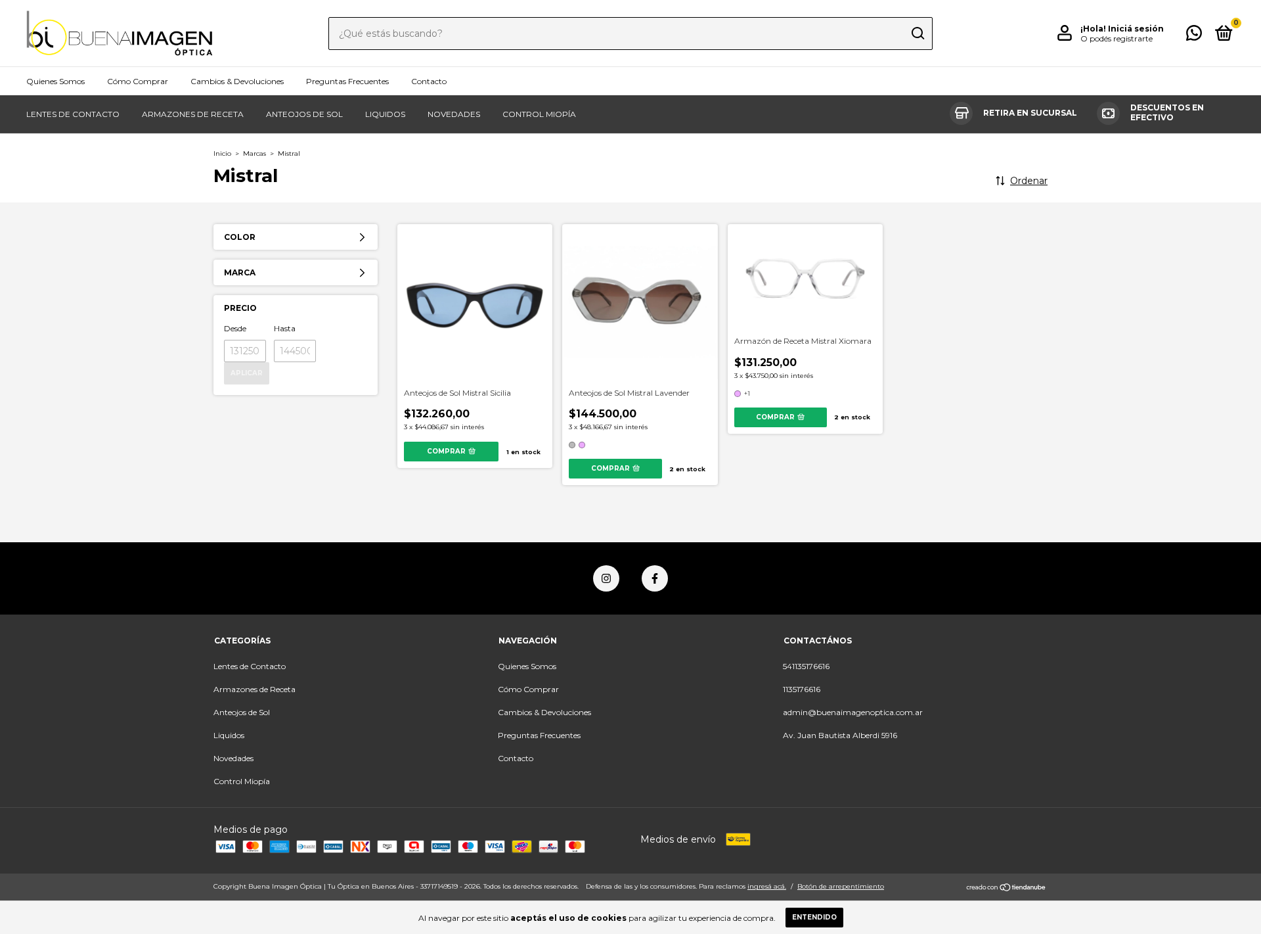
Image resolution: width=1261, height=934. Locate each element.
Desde (235, 328)
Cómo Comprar (137, 81)
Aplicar (247, 373)
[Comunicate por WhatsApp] (1194, 35)
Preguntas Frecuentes (347, 81)
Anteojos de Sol (304, 114)
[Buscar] (917, 33)
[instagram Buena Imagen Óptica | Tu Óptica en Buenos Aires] (606, 578)
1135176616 (801, 689)
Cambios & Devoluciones (237, 81)
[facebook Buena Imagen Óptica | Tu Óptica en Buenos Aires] (655, 578)
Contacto (429, 81)
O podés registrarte (1116, 38)
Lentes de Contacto (73, 114)
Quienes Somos (55, 81)
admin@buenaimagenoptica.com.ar (853, 712)
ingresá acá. (766, 886)
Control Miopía (539, 114)
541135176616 (806, 666)
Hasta (285, 328)
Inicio (222, 153)
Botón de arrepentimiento (840, 886)
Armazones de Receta (193, 114)
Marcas (254, 153)
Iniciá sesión (1136, 29)
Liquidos (385, 114)
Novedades (454, 114)
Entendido (814, 917)
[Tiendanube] (1006, 888)
